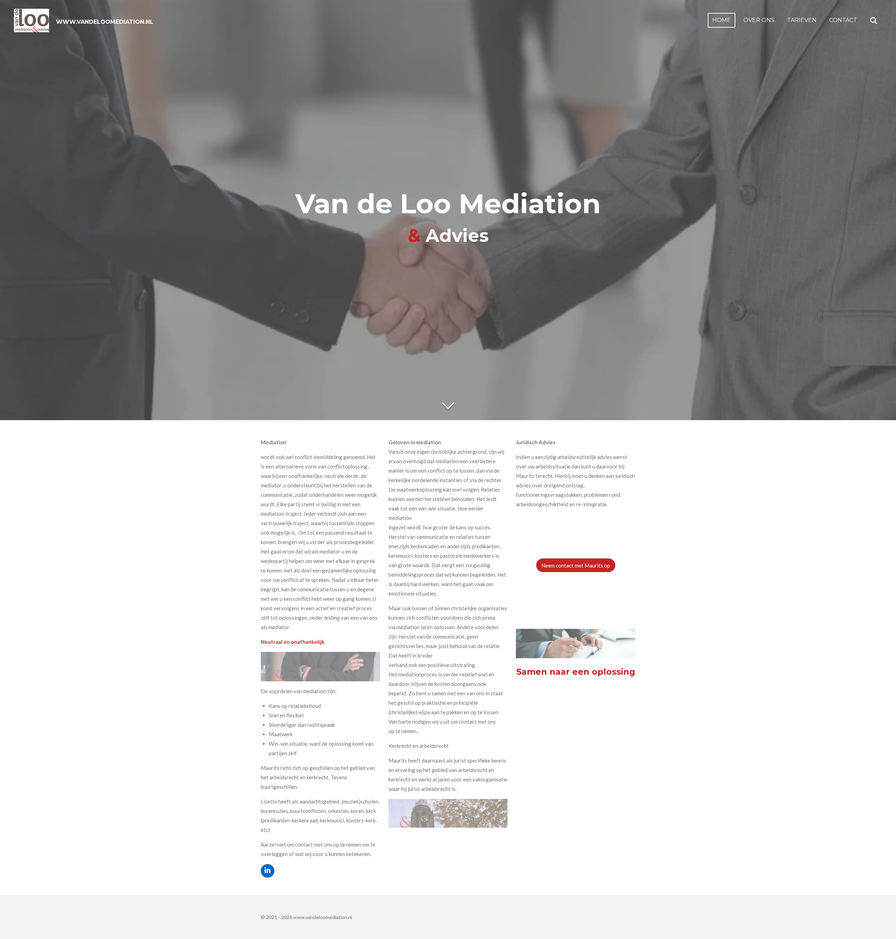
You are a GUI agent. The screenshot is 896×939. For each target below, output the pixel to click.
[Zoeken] (873, 20)
